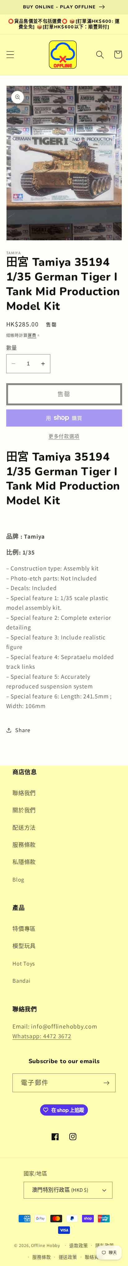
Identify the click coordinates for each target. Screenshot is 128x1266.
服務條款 (24, 844)
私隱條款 (24, 862)
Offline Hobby (45, 1245)
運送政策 (68, 1257)
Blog (18, 879)
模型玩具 (24, 946)
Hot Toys (23, 963)
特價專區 (24, 928)
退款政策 (78, 1246)
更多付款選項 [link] (64, 436)
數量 (11, 348)
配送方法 (24, 827)
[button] (10, 54)
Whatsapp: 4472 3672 (41, 1036)
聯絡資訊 (94, 1257)
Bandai (21, 980)
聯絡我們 (24, 793)
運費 (32, 335)
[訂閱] (106, 1082)
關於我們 (24, 810)
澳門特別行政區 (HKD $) (60, 1189)
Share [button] (22, 730)
